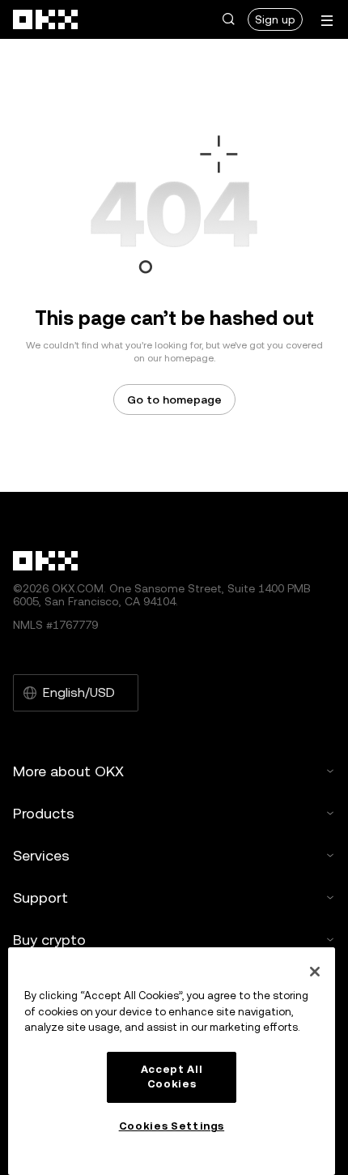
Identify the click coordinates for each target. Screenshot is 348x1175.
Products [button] (43, 813)
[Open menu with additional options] (327, 20)
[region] (171, 1061)
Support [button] (40, 897)
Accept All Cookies (172, 1076)
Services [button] (41, 855)
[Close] (315, 971)
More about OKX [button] (68, 771)
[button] (228, 19)
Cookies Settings (172, 1126)
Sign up (275, 19)
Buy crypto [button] (49, 939)
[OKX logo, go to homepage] (46, 19)
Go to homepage (174, 399)
